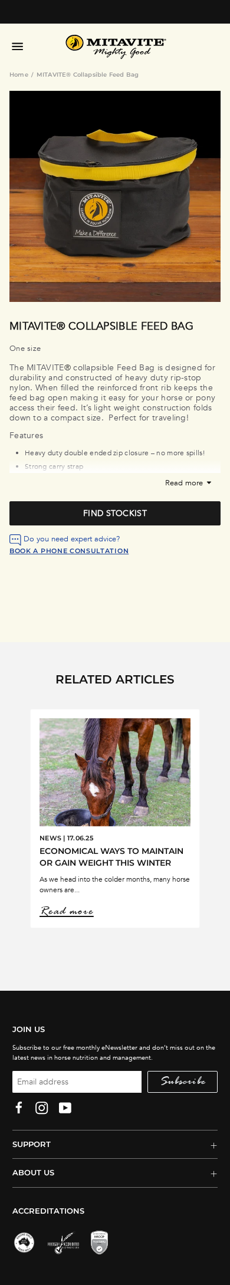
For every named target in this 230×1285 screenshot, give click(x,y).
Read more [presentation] (185, 483)
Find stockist (115, 513)
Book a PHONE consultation (69, 551)
